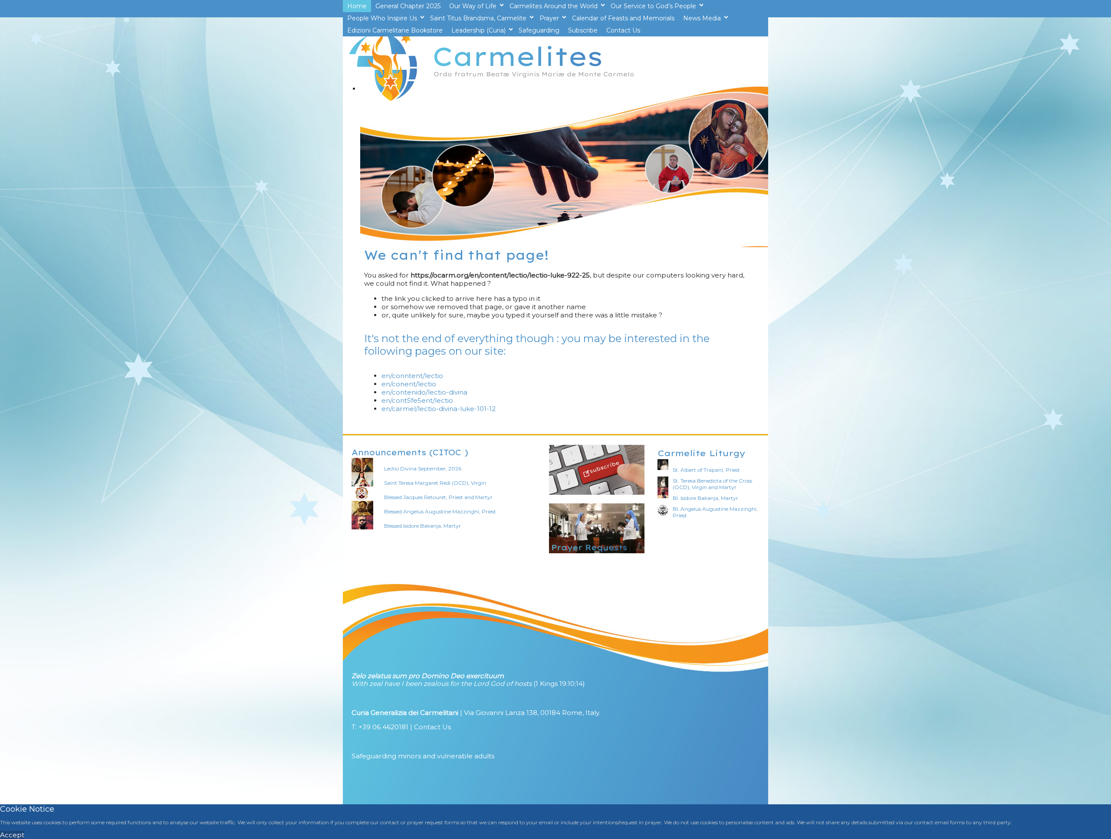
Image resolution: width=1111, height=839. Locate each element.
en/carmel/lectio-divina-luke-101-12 (438, 409)
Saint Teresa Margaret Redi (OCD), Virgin (435, 483)
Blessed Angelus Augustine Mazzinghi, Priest (440, 511)
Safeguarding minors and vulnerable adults (423, 756)
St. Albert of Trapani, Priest (706, 470)
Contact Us (432, 727)
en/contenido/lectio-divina (424, 392)
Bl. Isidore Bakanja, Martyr (705, 498)
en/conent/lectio (408, 384)
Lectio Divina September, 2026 (422, 468)
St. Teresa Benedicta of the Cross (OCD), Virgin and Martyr (712, 483)
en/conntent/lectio (412, 376)
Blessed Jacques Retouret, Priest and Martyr (438, 497)
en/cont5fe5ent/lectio (417, 400)
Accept (12, 835)
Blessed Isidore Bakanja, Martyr (422, 525)
